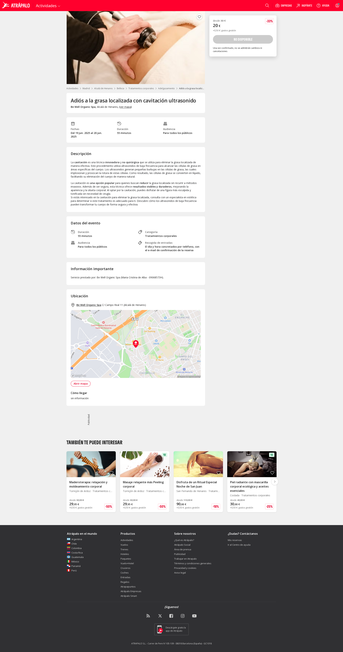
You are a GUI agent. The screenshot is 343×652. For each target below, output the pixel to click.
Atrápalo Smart (129, 596)
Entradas (125, 577)
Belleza (120, 88)
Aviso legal (180, 572)
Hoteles (125, 554)
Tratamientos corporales (141, 88)
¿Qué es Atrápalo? (184, 540)
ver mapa (125, 107)
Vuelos (124, 544)
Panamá (76, 566)
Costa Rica (77, 552)
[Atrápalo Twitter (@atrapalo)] (160, 616)
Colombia (76, 548)
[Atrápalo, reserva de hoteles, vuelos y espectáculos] (16, 5)
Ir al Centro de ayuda (239, 544)
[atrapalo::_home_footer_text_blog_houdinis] (148, 616)
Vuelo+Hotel (127, 563)
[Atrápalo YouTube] (194, 616)
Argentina (76, 539)
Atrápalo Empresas (131, 591)
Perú (74, 570)
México (75, 561)
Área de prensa (182, 549)
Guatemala (77, 557)
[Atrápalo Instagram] (183, 616)
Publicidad (179, 554)
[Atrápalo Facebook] (171, 616)
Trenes (124, 549)
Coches (125, 572)
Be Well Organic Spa (88, 305)
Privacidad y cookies (185, 568)
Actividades (72, 88)
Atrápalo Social (182, 544)
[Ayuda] (322, 5)
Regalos (125, 582)
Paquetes (126, 558)
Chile (74, 543)
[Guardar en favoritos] (199, 17)
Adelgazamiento (166, 88)
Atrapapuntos (128, 586)
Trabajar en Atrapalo (185, 558)
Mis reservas (235, 540)
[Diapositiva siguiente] (274, 481)
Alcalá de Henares (103, 88)
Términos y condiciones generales (192, 563)
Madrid (86, 88)
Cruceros (125, 568)
